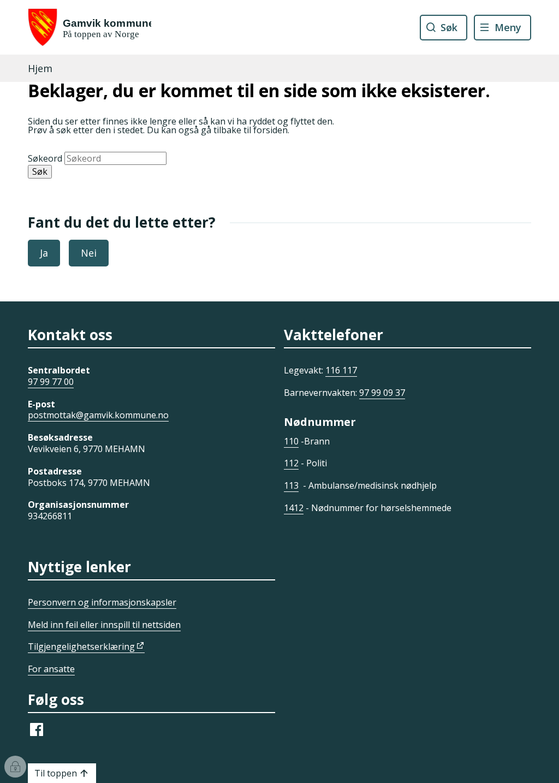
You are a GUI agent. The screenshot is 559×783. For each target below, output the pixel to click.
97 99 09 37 (382, 393)
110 (291, 441)
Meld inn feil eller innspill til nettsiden (104, 625)
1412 (294, 508)
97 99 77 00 (51, 382)
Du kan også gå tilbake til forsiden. (218, 130)
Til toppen (55, 773)
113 (291, 485)
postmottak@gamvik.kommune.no (98, 415)
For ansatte (51, 669)
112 (291, 463)
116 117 (341, 370)
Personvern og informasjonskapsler (102, 602)
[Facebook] (36, 735)
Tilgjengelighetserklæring (81, 646)
